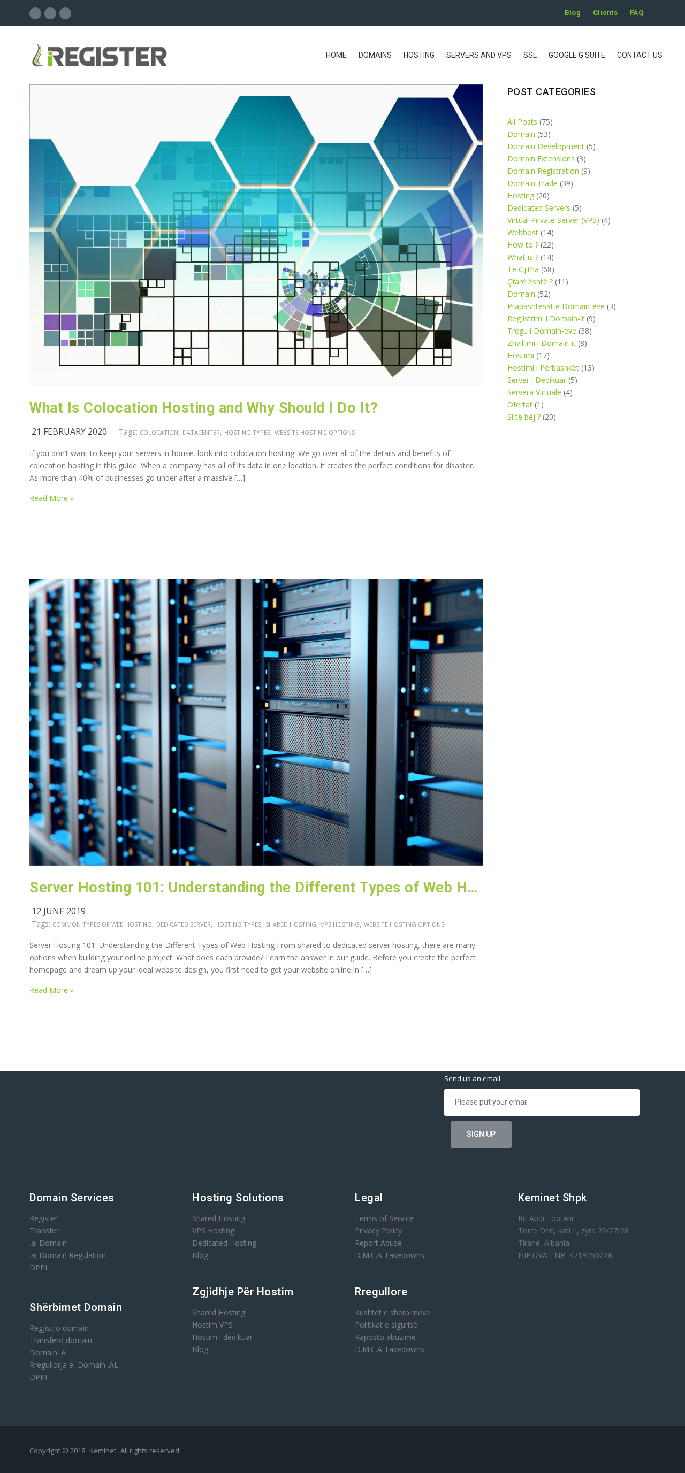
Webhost (522, 232)
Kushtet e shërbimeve (392, 1312)
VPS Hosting (213, 1230)
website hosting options (315, 432)
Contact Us (640, 55)
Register (43, 1218)
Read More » (51, 498)
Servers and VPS (479, 55)
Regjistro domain (59, 1328)
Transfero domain (60, 1340)
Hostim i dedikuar (222, 1337)
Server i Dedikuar (536, 380)
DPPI (38, 1267)
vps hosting (340, 924)
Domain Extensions (541, 158)
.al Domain (48, 1243)
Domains (375, 55)
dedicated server (183, 924)
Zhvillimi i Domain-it (541, 343)
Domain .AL (49, 1352)
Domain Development (545, 146)
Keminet (102, 1450)
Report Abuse (378, 1243)
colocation (159, 432)
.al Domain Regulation (67, 1255)
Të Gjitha (523, 269)
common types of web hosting (102, 924)
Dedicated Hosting (224, 1243)
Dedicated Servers (538, 208)
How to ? (522, 245)
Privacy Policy (378, 1230)
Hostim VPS (212, 1325)
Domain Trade (532, 183)
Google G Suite (577, 55)
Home (336, 55)
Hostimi (520, 355)
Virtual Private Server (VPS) (553, 220)
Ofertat (519, 404)
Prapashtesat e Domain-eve (556, 306)
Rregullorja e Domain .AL (73, 1365)
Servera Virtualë (534, 392)
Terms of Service (384, 1218)
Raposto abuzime (386, 1337)
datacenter (201, 432)
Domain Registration (543, 171)
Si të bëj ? (524, 417)
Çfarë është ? (530, 281)
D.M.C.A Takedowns (389, 1255)
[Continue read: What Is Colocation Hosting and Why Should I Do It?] (256, 383)
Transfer (44, 1230)
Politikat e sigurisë (386, 1325)
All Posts (522, 122)
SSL (530, 55)
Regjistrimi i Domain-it (545, 318)
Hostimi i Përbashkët (543, 368)
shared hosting (290, 924)
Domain (521, 134)
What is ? (522, 257)
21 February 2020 (69, 431)
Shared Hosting (218, 1218)
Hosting (419, 55)
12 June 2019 (59, 911)
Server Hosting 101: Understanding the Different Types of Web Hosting (256, 887)
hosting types (247, 432)
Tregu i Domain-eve (541, 331)
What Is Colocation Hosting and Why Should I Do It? (203, 408)
